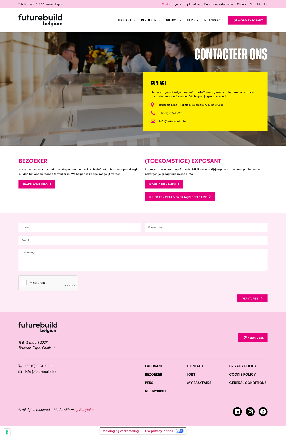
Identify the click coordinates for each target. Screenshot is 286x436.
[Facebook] (263, 411)
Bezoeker (148, 20)
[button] (247, 20)
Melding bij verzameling (121, 431)
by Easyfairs (84, 410)
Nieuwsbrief (214, 20)
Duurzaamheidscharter (218, 4)
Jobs (178, 4)
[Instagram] (250, 411)
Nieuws (171, 20)
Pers (191, 20)
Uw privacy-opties (159, 431)
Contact (167, 4)
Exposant (123, 20)
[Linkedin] (237, 411)
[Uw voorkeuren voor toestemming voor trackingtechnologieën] (7, 432)
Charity (241, 4)
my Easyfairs (192, 4)
